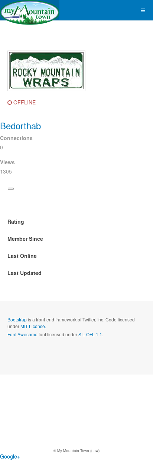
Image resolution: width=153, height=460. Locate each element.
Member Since (25, 238)
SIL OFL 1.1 (90, 334)
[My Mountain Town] (29, 10)
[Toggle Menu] (11, 189)
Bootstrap (17, 319)
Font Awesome (22, 334)
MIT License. (33, 326)
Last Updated (24, 272)
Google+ (10, 456)
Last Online (22, 255)
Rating (15, 221)
